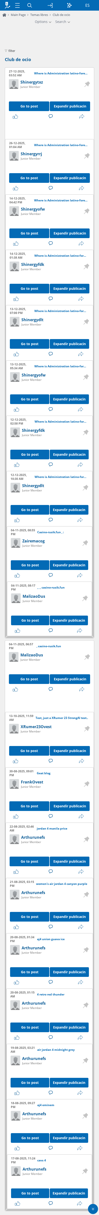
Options (41, 21)
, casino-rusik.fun (49, 646)
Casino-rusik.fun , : (50, 532)
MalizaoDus (34, 596)
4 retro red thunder (50, 994)
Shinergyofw (33, 209)
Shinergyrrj (31, 153)
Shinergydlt (32, 319)
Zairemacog (33, 541)
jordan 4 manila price (52, 829)
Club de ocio (18, 59)
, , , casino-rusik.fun (51, 588)
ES (87, 5)
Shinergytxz (31, 82)
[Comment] (51, 116)
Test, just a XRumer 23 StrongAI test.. (62, 718)
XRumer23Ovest (36, 726)
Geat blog (43, 773)
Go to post (29, 106)
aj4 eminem (45, 1105)
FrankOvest (32, 782)
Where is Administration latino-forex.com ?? (61, 73)
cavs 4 (41, 1160)
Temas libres (39, 15)
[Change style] (69, 5)
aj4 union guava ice (51, 939)
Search (60, 21)
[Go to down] (93, 1209)
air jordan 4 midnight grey (56, 1050)
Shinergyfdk (32, 264)
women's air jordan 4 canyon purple (61, 884)
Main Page (18, 15)
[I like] (16, 116)
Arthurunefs (33, 837)
